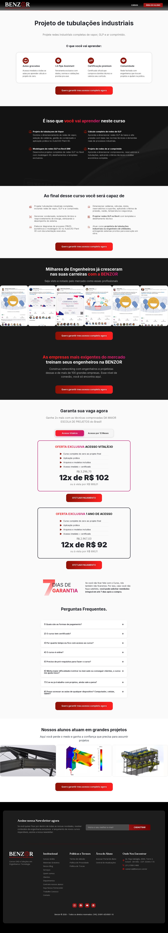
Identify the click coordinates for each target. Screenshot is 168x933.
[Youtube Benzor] (87, 905)
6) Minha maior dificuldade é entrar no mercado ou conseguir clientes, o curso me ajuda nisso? (82, 672)
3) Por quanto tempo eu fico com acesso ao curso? (69, 643)
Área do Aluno (153, 5)
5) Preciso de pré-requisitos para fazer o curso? (67, 661)
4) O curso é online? (53, 652)
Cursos (134, 5)
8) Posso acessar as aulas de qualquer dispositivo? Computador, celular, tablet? (79, 692)
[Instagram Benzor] (74, 905)
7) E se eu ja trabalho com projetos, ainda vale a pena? (70, 682)
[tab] (84, 624)
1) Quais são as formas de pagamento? (63, 624)
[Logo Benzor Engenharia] (17, 5)
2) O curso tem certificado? (57, 633)
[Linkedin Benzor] (93, 905)
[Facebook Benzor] (81, 905)
